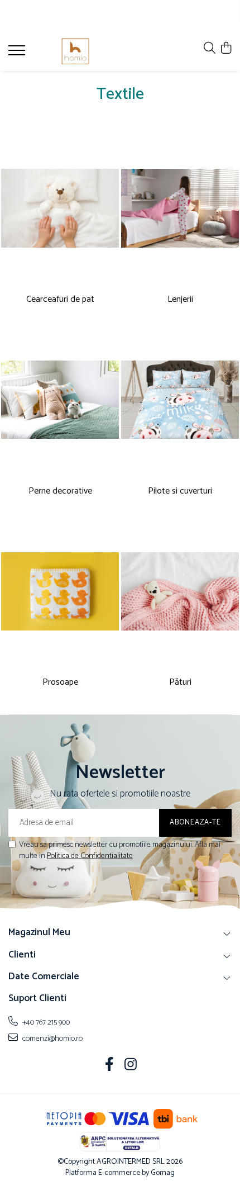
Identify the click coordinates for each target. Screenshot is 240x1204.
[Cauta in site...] (209, 49)
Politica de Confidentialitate (90, 856)
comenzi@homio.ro (52, 1038)
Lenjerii (180, 299)
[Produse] (18, 53)
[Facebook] (109, 1066)
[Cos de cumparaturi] (226, 49)
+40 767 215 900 (45, 1022)
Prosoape (60, 682)
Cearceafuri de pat (60, 299)
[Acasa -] (75, 51)
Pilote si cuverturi (180, 491)
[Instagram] (131, 1066)
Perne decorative (60, 491)
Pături (180, 682)
